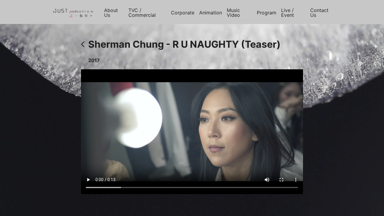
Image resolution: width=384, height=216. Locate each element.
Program (266, 13)
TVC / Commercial (142, 12)
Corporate (182, 13)
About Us (111, 12)
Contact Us (319, 12)
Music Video (233, 12)
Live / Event (287, 12)
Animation (210, 13)
